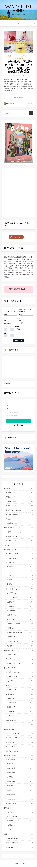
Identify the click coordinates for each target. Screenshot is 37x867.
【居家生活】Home (11, 676)
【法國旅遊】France (11, 562)
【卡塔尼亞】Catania (13, 623)
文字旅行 (7, 545)
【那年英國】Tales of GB (12, 663)
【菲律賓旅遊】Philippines (13, 510)
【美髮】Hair (10, 711)
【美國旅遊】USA (9, 729)
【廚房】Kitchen (10, 681)
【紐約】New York (10, 746)
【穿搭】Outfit (9, 694)
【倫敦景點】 (10, 786)
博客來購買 (15, 161)
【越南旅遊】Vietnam (11, 514)
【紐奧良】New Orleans (12, 738)
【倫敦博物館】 (10, 768)
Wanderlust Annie (18, 8)
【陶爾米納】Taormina (14, 628)
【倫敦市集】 (10, 777)
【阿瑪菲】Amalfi (12, 641)
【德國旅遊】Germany (11, 554)
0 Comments (29, 103)
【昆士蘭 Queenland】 (11, 843)
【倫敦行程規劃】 (11, 794)
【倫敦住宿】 (10, 764)
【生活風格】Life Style (11, 56)
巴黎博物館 (10, 575)
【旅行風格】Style (10, 689)
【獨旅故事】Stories (11, 655)
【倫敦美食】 (10, 790)
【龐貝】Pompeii (11, 646)
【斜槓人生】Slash (10, 541)
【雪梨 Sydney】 (10, 847)
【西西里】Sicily (11, 619)
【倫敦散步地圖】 (11, 781)
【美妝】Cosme (11, 702)
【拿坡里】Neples (11, 597)
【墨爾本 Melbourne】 (11, 838)
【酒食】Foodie (9, 812)
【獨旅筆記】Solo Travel (11, 650)
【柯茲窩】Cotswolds (11, 799)
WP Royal (22, 863)
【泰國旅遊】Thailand (11, 506)
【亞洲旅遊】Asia (9, 488)
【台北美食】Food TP (12, 821)
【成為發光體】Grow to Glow (13, 528)
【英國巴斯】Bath (10, 803)
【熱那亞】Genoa (11, 602)
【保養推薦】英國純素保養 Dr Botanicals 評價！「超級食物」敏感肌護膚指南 (18, 66)
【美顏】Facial (19, 58)
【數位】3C (8, 685)
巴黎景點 (9, 579)
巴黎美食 (9, 584)
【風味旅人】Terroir (10, 808)
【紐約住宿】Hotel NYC (12, 751)
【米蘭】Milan (10, 606)
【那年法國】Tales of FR (12, 659)
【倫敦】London (10, 759)
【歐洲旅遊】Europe (10, 549)
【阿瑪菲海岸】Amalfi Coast (14, 633)
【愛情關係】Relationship (12, 536)
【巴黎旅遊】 (10, 566)
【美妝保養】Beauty (26, 56)
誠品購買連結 (22, 161)
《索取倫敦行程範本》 (17, 289)
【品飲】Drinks (10, 825)
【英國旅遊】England (10, 755)
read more (18, 97)
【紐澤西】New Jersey (12, 742)
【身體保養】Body (11, 716)
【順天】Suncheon (11, 523)
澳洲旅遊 (6, 834)
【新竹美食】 (10, 829)
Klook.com (7, 384)
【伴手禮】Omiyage (12, 816)
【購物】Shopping (10, 720)
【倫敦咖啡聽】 (10, 772)
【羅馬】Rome (10, 610)
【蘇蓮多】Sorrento (12, 615)
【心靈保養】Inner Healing (13, 532)
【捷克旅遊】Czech (11, 558)
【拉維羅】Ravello (12, 637)
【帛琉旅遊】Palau (10, 497)
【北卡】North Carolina (12, 733)
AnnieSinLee (11, 103)
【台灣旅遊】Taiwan (11, 492)
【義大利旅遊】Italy (11, 589)
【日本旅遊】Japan (10, 501)
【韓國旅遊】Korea (11, 519)
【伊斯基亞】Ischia (12, 593)
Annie (6, 725)
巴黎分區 (9, 571)
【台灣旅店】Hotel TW (12, 672)
